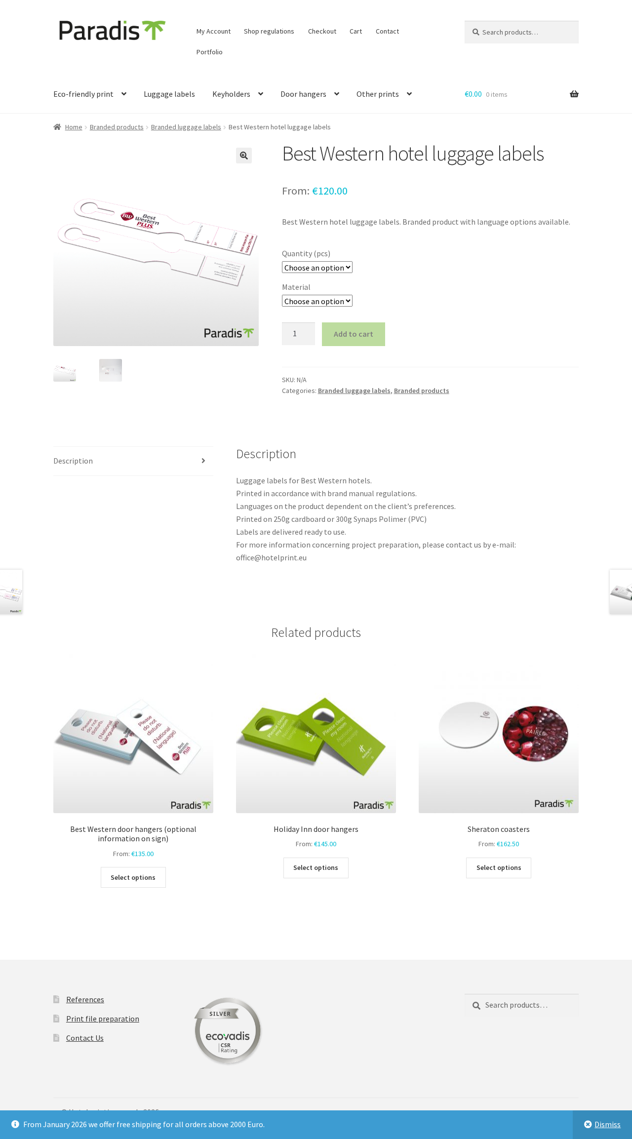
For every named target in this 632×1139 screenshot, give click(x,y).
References (85, 999)
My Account (214, 31)
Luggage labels (169, 94)
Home (73, 126)
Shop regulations (269, 31)
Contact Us (85, 1038)
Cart (356, 31)
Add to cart (353, 334)
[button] (244, 155)
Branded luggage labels (186, 126)
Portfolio (210, 51)
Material (296, 287)
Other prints (377, 94)
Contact (387, 31)
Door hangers (303, 94)
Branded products (117, 126)
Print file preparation (102, 1018)
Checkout (322, 31)
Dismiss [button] (607, 1124)
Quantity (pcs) (306, 253)
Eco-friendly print (83, 94)
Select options (133, 877)
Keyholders (231, 94)
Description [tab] (73, 461)
